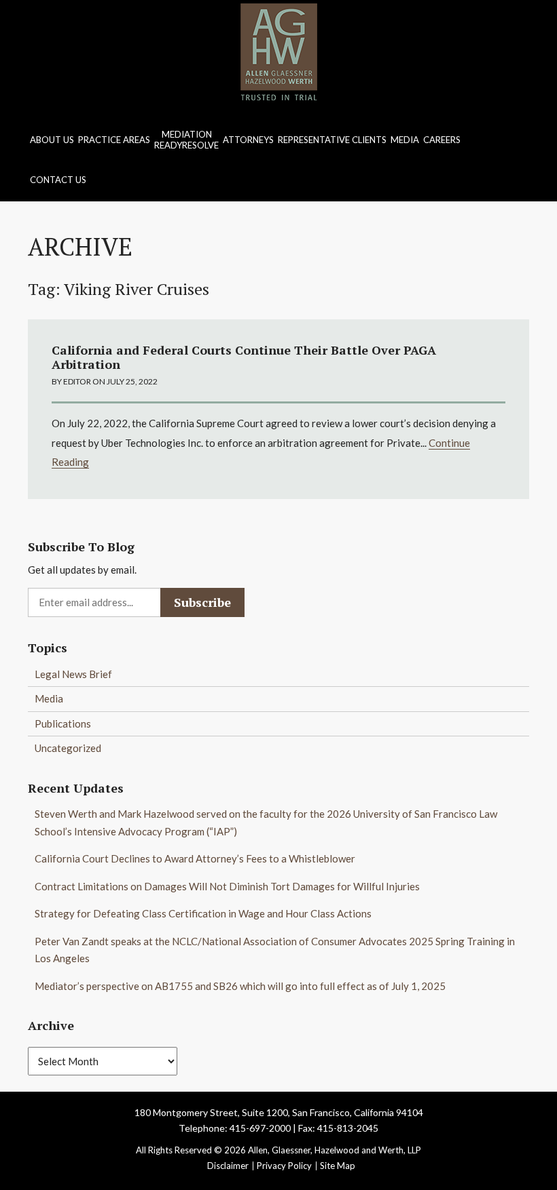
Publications (63, 723)
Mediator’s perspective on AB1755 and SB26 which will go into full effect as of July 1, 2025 (240, 986)
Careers (442, 139)
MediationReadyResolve (186, 140)
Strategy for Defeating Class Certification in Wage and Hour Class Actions (203, 913)
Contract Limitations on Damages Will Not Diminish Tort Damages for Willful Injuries (227, 886)
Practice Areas (114, 139)
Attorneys (248, 139)
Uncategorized (68, 748)
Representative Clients (332, 139)
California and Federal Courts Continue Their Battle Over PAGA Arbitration (244, 357)
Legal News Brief (73, 674)
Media (405, 139)
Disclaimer (228, 1165)
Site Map (337, 1165)
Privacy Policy (284, 1165)
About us (52, 139)
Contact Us (58, 179)
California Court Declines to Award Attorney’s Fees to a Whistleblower (195, 858)
